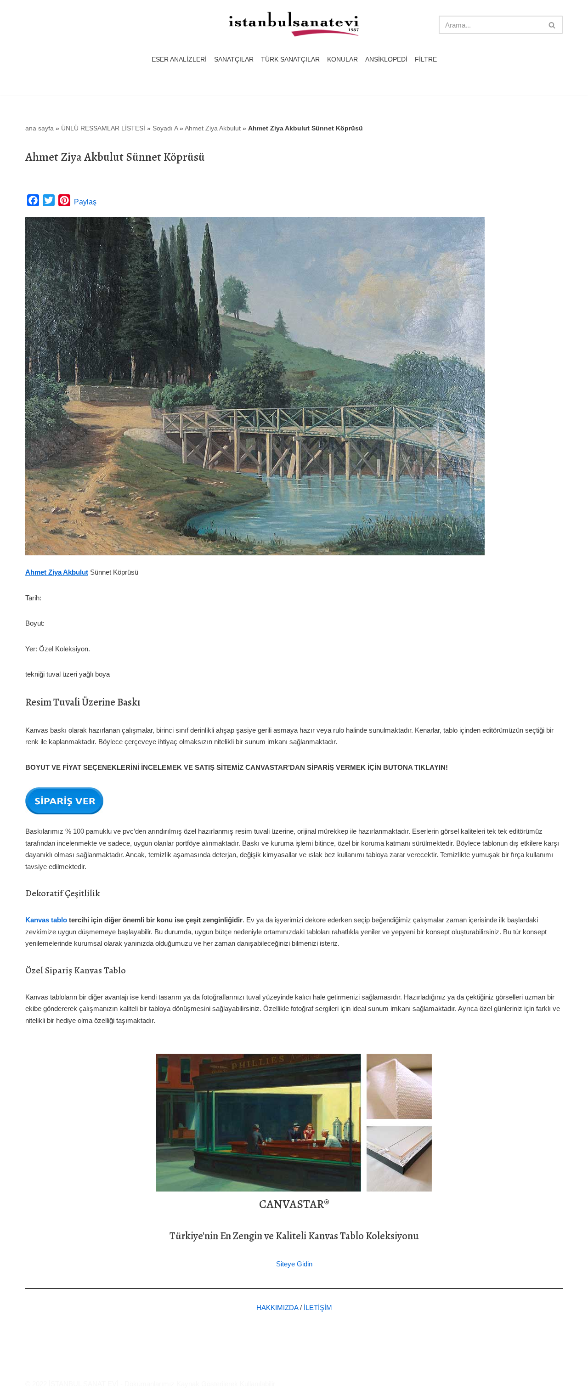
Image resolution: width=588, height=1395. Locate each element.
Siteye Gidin (294, 1264)
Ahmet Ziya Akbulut (213, 128)
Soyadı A (165, 128)
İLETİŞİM (318, 1307)
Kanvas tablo (46, 920)
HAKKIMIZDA (277, 1307)
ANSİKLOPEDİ (386, 59)
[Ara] (552, 25)
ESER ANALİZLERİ (179, 59)
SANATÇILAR (234, 59)
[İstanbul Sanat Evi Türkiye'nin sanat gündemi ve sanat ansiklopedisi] (294, 25)
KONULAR (342, 59)
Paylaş (85, 202)
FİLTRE (426, 59)
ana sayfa (39, 128)
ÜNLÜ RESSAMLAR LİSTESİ (103, 128)
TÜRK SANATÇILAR (290, 59)
